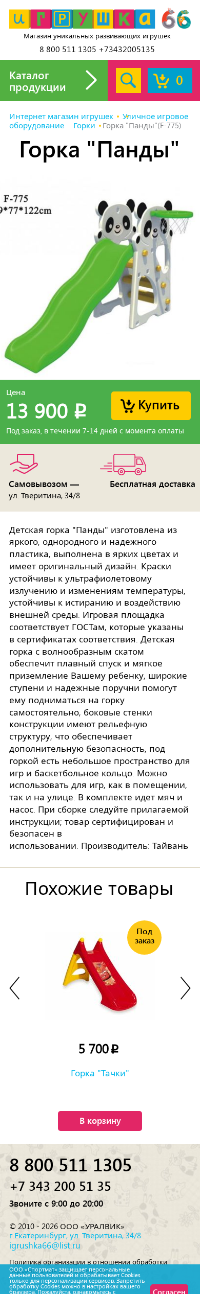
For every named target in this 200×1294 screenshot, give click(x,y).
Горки (84, 125)
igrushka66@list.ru (45, 1245)
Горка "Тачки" (100, 1073)
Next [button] (186, 988)
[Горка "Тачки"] (100, 975)
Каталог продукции (37, 80)
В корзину (100, 1120)
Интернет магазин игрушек (61, 116)
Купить (158, 404)
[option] (100, 277)
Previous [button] (14, 988)
